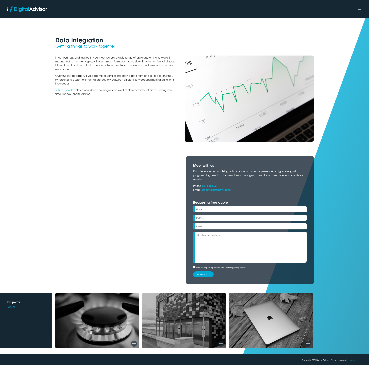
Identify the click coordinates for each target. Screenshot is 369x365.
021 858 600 (209, 185)
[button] (359, 9)
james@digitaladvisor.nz (215, 190)
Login (352, 360)
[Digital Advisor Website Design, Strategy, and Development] (28, 9)
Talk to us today (65, 90)
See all (11, 307)
